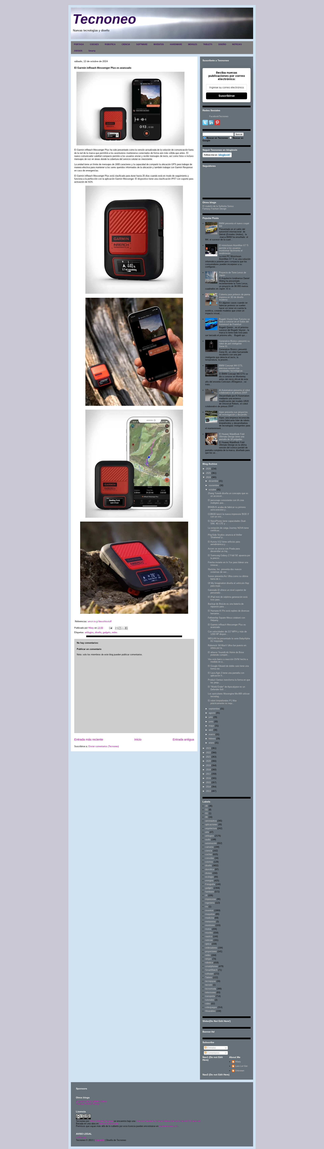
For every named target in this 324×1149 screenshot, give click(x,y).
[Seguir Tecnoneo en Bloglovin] (217, 156)
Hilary (238, 1061)
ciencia (208, 850)
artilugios (89, 632)
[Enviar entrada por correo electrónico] (110, 628)
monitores (210, 925)
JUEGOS (78, 51)
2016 (208, 778)
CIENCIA (126, 44)
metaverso (210, 921)
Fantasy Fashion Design (214, 208)
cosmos (209, 862)
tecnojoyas (210, 981)
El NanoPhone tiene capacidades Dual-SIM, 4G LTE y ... (227, 522)
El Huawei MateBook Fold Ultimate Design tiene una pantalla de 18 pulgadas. (231, 437)
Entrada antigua (183, 739)
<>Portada (81, 1137)
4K (206, 806)
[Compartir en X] (123, 628)
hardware (209, 891)
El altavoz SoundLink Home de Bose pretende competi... (226, 653)
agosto (212, 713)
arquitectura (211, 828)
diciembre (213, 481)
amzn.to (92, 621)
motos (208, 929)
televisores (210, 992)
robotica (209, 962)
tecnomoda (210, 988)
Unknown (239, 1070)
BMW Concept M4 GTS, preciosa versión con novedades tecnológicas (231, 368)
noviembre (214, 485)
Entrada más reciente (88, 739)
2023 (208, 748)
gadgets (107, 632)
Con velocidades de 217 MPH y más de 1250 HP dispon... (227, 633)
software (209, 973)
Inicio (137, 739)
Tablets (208, 977)
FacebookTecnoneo (218, 116)
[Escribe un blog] (120, 628)
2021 (208, 757)
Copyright (99, 1140)
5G (206, 809)
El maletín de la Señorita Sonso (218, 206)
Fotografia (210, 884)
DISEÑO (222, 44)
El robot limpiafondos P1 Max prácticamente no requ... (222, 702)
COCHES (94, 44)
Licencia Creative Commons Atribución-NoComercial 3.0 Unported (168, 1121)
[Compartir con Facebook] (126, 628)
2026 (208, 468)
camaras (209, 847)
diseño (98, 632)
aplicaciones (211, 824)
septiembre (214, 708)
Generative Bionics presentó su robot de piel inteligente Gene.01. (234, 344)
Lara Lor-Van (241, 1066)
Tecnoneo (104, 19)
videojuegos (211, 1007)
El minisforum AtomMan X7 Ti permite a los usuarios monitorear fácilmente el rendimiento (233, 249)
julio (211, 717)
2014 (208, 786)
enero (211, 743)
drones (208, 873)
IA (206, 895)
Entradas (211, 1048)
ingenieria (209, 903)
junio (211, 721)
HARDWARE (176, 44)
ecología (209, 877)
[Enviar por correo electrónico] (116, 628)
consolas (209, 858)
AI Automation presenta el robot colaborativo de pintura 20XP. (234, 391)
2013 (208, 791)
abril (211, 730)
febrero (212, 738)
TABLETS (207, 44)
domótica (209, 869)
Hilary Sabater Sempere (101, 1121)
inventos (209, 910)
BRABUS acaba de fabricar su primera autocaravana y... (227, 508)
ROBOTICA (110, 44)
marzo (212, 734)
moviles (209, 932)
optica (208, 944)
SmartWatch (211, 970)
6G (206, 813)
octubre (212, 489)
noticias (209, 940)
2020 (208, 761)
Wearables (210, 1011)
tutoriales (209, 1000)
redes (114, 632)
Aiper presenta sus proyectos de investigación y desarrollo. (233, 413)
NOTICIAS (237, 44)
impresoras (210, 899)
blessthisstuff (105, 621)
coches (208, 854)
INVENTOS (159, 44)
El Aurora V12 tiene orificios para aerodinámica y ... (224, 543)
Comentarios (213, 1053)
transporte (210, 996)
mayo (211, 725)
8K (206, 817)
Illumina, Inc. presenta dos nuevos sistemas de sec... (225, 570)
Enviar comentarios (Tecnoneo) (103, 746)
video (207, 1003)
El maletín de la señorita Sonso (91, 1101)
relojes (208, 959)
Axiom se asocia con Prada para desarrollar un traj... (224, 550)
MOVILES (192, 44)
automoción (211, 843)
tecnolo (208, 985)
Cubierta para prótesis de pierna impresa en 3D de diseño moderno (234, 297)
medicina (209, 918)
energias (209, 880)
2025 (208, 473)
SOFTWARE (141, 44)
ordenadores (211, 947)
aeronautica (211, 821)
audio (207, 839)
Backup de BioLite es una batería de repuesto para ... (226, 605)
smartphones (211, 966)
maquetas (210, 914)
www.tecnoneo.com (108, 1123)
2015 (208, 782)
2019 (208, 765)
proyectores (211, 951)
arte (207, 832)
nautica (208, 936)
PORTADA (79, 44)
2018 (208, 769)
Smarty (92, 51)
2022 (208, 752)
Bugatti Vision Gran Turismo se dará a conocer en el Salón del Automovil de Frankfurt (234, 322)
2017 (208, 774)
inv (206, 906)
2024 (208, 477)
